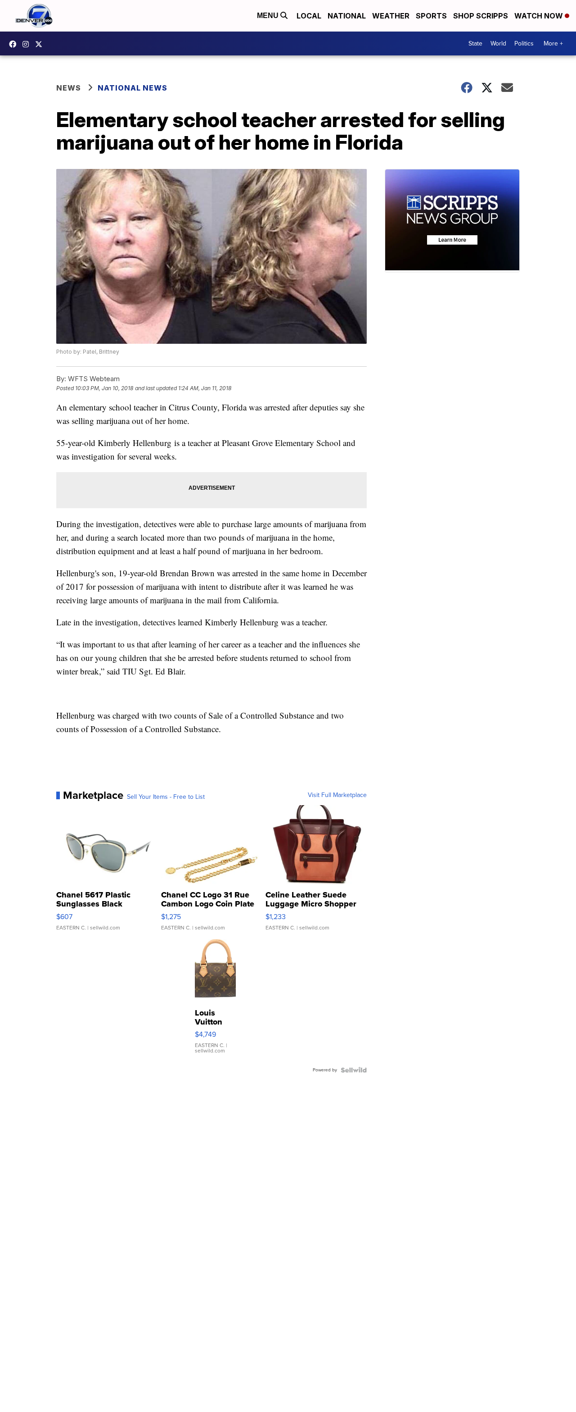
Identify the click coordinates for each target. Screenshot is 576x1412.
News (68, 87)
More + (553, 43)
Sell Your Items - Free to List (166, 797)
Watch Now (539, 15)
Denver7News (15, 44)
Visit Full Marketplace (337, 795)
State (475, 43)
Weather (391, 15)
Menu (268, 15)
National (347, 15)
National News (132, 87)
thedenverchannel (27, 44)
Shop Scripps (480, 15)
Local (309, 15)
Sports (431, 15)
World (498, 43)
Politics (524, 43)
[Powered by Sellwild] (354, 1070)
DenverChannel (41, 44)
